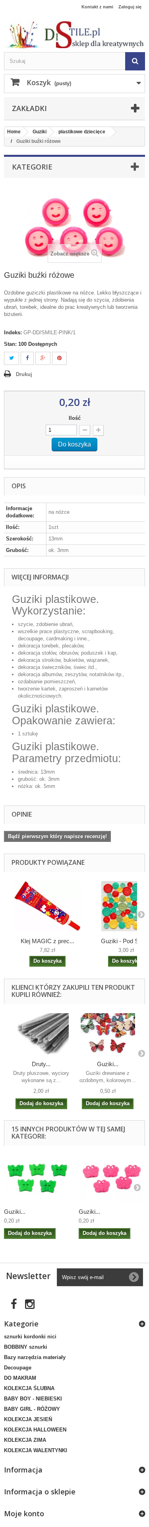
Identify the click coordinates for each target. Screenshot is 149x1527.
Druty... (41, 1064)
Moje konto (24, 1513)
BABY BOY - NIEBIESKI (33, 1399)
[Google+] (42, 358)
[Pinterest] (59, 358)
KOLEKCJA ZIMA (25, 1440)
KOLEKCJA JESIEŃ (28, 1419)
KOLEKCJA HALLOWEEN (35, 1430)
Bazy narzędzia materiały (35, 1357)
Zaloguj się (129, 6)
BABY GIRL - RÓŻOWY (32, 1409)
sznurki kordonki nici (30, 1337)
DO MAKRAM (20, 1378)
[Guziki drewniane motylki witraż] (108, 1033)
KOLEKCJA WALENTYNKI (35, 1450)
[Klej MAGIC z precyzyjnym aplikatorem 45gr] (47, 906)
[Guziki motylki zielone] (37, 1178)
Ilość (75, 418)
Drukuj (24, 374)
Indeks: (13, 332)
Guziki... (107, 1064)
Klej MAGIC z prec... (47, 941)
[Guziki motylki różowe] (112, 1178)
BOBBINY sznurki (25, 1347)
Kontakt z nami (97, 6)
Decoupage (17, 1368)
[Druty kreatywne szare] (41, 1033)
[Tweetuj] (11, 358)
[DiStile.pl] (74, 34)
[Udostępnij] (27, 358)
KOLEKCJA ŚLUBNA (29, 1388)
